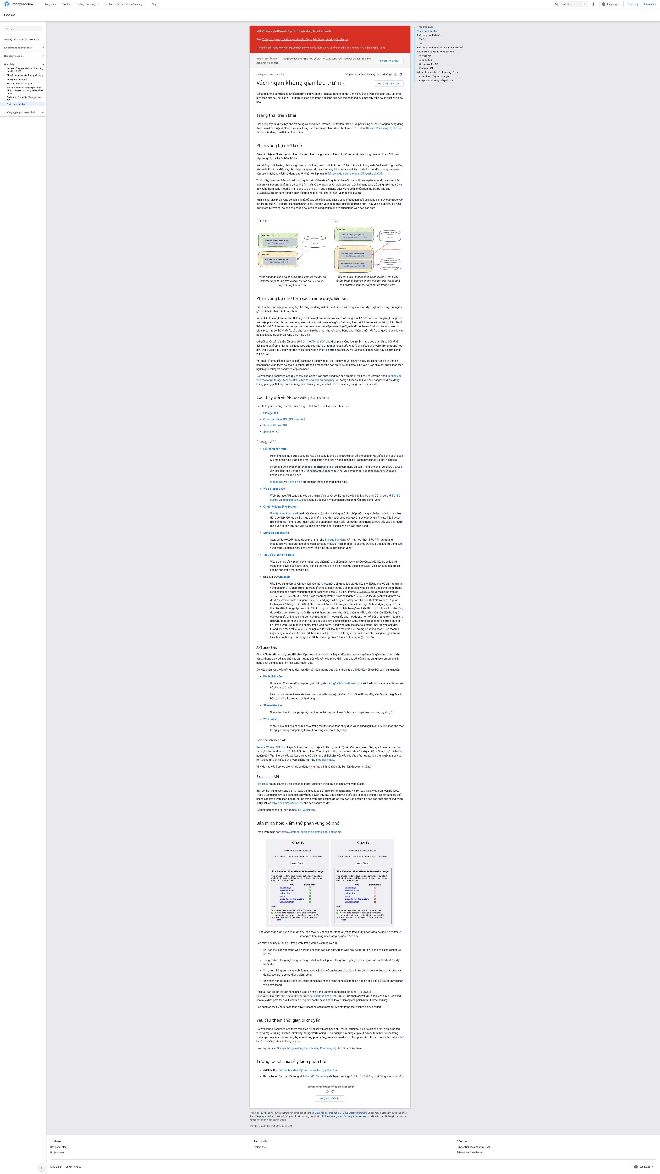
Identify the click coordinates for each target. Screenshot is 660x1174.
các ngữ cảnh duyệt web (341, 683)
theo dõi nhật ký (325, 759)
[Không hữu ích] (401, 74)
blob (324, 583)
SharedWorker (272, 705)
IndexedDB (277, 481)
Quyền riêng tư (73, 1166)
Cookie (66, 4)
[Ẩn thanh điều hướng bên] (41, 1167)
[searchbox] (23, 28)
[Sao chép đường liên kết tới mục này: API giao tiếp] (280, 647)
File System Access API (285, 513)
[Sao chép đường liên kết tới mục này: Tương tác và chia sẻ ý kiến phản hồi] (329, 1062)
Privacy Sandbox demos (470, 1152)
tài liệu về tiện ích (304, 810)
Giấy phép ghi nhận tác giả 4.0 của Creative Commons (341, 1113)
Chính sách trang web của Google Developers (343, 1116)
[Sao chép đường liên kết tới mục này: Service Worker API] (290, 740)
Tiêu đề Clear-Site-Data (278, 554)
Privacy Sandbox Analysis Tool (473, 1147)
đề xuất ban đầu (288, 1070)
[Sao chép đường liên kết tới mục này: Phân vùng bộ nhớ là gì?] (305, 146)
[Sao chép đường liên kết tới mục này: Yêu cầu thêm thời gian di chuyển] (323, 1020)
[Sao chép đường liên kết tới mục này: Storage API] (279, 442)
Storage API (270, 413)
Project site (260, 1147)
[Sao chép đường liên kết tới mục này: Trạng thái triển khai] (299, 116)
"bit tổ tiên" (318, 341)
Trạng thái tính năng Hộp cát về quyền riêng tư (281, 47)
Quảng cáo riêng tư (87, 4)
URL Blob (284, 576)
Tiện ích (261, 783)
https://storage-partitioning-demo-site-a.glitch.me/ (312, 832)
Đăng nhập (650, 4)
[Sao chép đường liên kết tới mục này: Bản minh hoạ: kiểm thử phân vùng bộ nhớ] (342, 823)
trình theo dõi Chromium (313, 1076)
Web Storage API (274, 488)
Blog (154, 4)
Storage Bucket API (276, 532)
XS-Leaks (367, 173)
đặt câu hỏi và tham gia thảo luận (318, 1070)
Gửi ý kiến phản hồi (388, 83)
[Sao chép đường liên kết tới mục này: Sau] (342, 221)
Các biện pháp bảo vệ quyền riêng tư (124, 4)
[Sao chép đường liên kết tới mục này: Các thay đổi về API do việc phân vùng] (332, 398)
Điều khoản (56, 1166)
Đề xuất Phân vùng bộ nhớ (381, 128)
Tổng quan (51, 4)
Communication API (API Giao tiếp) (284, 419)
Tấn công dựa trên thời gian (344, 173)
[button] (20, 48)
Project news (57, 1152)
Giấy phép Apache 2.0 (265, 1116)
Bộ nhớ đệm (295, 481)
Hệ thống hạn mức (275, 448)
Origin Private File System (280, 506)
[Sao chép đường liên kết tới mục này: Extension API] (282, 777)
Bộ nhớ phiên (290, 499)
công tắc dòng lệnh (325, 996)
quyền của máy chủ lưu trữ (287, 803)
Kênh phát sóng (273, 676)
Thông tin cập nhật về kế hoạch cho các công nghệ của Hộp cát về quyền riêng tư (305, 39)
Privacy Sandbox (264, 74)
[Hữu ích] (395, 74)
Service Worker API (275, 425)
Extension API (271, 431)
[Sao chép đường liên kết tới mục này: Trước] (270, 221)
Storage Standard (335, 539)
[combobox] (570, 4)
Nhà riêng (633, 4)
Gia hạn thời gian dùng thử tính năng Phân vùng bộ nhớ (309, 1048)
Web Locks (270, 719)
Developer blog (58, 1147)
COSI (380, 173)
